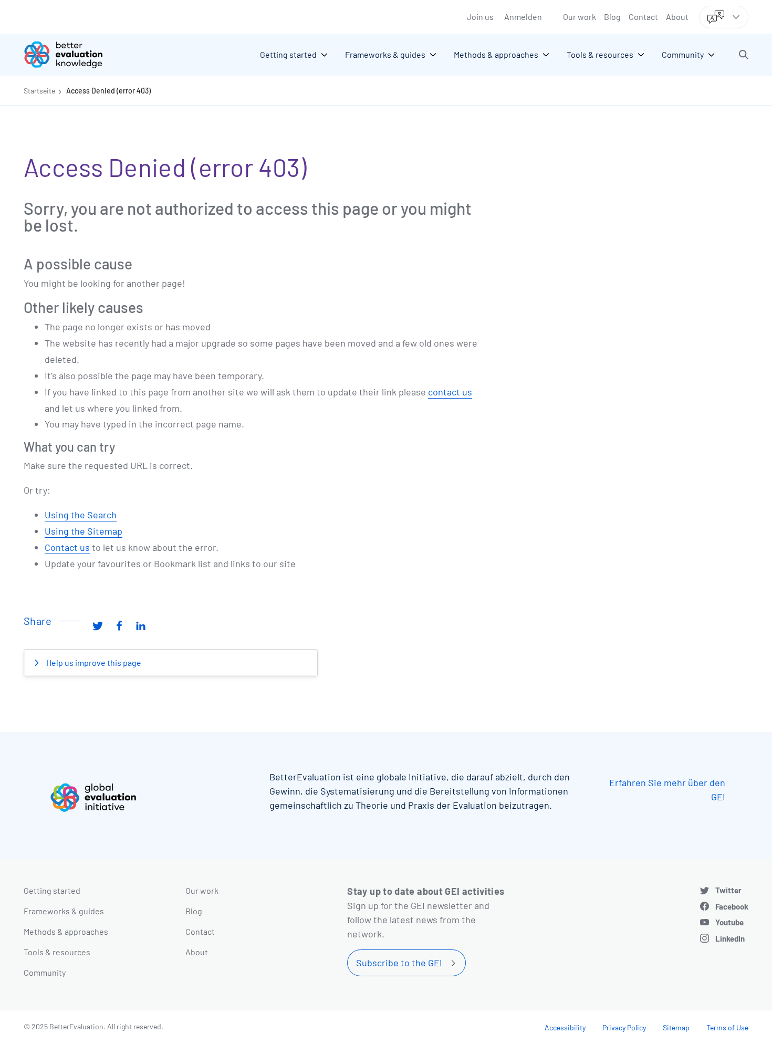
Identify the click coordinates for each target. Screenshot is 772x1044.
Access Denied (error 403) (108, 90)
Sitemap (676, 1027)
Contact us (67, 547)
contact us (450, 392)
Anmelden (523, 17)
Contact (643, 17)
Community (45, 972)
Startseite (39, 90)
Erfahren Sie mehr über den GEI (667, 789)
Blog (612, 17)
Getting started (52, 890)
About (677, 17)
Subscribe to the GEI (399, 962)
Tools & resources (57, 952)
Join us (480, 17)
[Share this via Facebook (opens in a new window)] (119, 625)
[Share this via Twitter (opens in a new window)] (97, 625)
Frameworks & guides (64, 911)
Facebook (731, 906)
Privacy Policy (624, 1027)
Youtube (729, 922)
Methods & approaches (66, 931)
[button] (743, 54)
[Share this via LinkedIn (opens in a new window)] (140, 625)
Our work (579, 17)
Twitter (728, 890)
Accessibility (565, 1027)
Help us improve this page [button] (93, 662)
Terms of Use (727, 1027)
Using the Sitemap (83, 531)
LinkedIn (730, 938)
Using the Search (81, 514)
